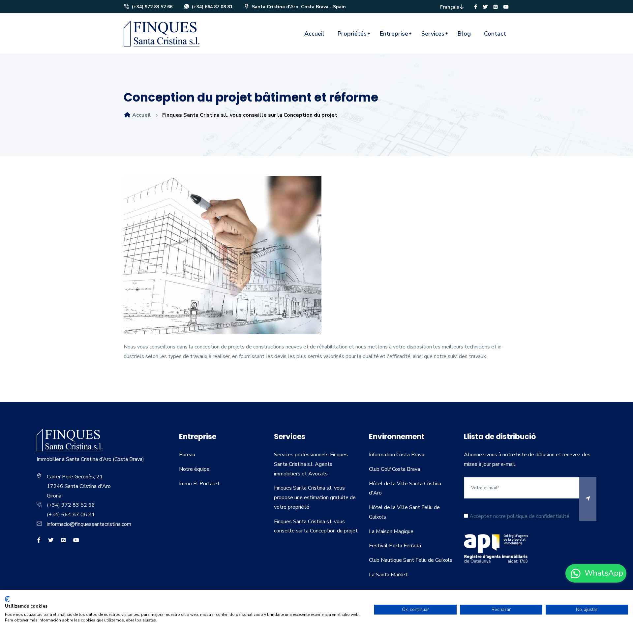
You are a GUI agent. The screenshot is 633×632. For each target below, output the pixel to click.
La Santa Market (388, 574)
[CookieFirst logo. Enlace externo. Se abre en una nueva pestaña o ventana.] (7, 599)
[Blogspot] (495, 7)
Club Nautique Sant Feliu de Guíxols (410, 560)
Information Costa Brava (396, 454)
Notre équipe (194, 469)
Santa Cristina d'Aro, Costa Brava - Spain (298, 7)
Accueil (314, 34)
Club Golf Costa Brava (394, 469)
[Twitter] (485, 7)
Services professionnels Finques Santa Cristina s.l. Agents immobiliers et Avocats (311, 464)
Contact (495, 34)
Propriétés (352, 34)
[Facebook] (475, 7)
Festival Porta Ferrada (395, 545)
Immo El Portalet (199, 483)
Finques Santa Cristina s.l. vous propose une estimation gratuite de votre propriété (315, 497)
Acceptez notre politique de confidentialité (518, 516)
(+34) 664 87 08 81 (211, 7)
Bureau (187, 454)
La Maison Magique (391, 531)
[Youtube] (506, 7)
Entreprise (394, 34)
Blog (464, 34)
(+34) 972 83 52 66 (151, 7)
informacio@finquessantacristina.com (89, 524)
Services (432, 34)
